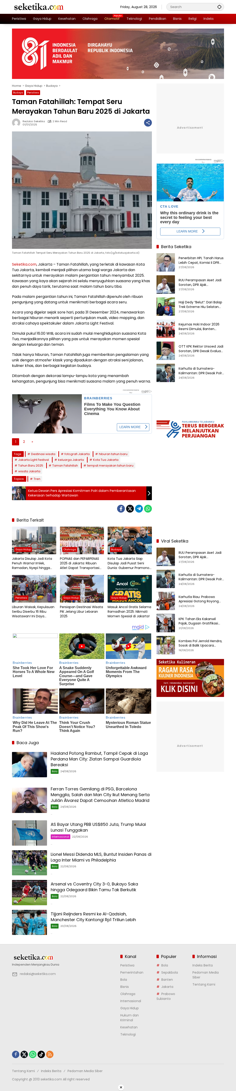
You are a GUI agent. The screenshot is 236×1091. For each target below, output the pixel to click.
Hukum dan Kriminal (129, 1017)
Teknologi (128, 1034)
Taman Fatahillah (65, 465)
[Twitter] (130, 509)
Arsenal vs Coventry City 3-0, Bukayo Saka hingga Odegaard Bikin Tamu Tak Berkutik (94, 887)
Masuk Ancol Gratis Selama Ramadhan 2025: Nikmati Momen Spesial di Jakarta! (129, 611)
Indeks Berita (202, 965)
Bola (54, 771)
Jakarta (167, 986)
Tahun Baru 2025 (30, 465)
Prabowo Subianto (165, 996)
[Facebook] (121, 509)
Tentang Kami (203, 984)
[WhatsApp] (148, 509)
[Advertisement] (190, 505)
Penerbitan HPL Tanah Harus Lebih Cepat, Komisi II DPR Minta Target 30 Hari (201, 260)
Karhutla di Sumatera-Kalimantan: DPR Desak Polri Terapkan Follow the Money (201, 370)
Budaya (18, 92)
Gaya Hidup (23, 549)
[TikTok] (41, 1054)
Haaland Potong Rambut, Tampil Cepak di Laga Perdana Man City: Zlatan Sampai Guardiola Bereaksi (99, 759)
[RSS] (49, 1054)
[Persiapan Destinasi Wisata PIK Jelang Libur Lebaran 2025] (82, 589)
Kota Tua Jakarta (105, 460)
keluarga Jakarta (71, 460)
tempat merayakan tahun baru (110, 465)
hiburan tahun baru (113, 454)
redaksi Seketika (34, 121)
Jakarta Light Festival (33, 460)
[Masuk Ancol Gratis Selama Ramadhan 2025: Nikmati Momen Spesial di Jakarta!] (130, 589)
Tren (37, 479)
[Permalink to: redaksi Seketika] (17, 123)
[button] (219, 7)
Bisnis (124, 986)
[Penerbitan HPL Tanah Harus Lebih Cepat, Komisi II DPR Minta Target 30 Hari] (165, 262)
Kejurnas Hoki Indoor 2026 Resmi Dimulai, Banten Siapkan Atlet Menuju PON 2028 (199, 326)
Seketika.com (24, 264)
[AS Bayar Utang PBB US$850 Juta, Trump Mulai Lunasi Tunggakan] (29, 833)
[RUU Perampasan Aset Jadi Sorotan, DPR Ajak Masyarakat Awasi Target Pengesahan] (165, 284)
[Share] (148, 123)
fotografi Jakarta (77, 454)
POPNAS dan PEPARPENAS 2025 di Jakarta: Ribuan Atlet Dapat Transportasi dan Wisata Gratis (79, 563)
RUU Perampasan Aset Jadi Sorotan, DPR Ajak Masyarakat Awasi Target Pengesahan (200, 282)
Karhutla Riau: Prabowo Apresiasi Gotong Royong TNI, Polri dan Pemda (199, 599)
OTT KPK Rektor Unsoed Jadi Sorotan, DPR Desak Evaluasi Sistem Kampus (201, 348)
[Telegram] (139, 509)
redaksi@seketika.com (38, 974)
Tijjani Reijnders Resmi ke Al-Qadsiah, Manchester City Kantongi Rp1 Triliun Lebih (93, 917)
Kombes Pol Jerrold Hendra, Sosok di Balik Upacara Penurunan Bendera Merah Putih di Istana (200, 643)
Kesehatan (129, 1027)
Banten (167, 979)
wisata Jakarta (29, 471)
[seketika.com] (38, 6)
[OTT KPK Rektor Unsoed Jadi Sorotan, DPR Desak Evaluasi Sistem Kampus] (165, 351)
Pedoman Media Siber (85, 1071)
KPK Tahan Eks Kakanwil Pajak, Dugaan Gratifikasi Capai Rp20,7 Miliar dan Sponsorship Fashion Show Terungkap (200, 621)
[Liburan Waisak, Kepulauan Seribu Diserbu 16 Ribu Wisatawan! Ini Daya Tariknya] (34, 589)
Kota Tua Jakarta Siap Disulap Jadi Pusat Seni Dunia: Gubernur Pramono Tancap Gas (128, 563)
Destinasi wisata (43, 454)
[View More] (64, 957)
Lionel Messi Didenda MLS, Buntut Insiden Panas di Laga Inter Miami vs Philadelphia (101, 857)
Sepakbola (169, 972)
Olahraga (69, 549)
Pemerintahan (131, 972)
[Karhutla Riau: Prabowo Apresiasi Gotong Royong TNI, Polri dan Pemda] (165, 601)
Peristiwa (33, 92)
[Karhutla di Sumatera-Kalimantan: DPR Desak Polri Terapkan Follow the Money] (165, 373)
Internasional (60, 837)
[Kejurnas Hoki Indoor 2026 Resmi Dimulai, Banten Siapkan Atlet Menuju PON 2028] (165, 328)
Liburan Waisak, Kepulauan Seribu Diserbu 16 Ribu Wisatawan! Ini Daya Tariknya (33, 611)
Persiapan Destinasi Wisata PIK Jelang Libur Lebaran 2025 (81, 611)
